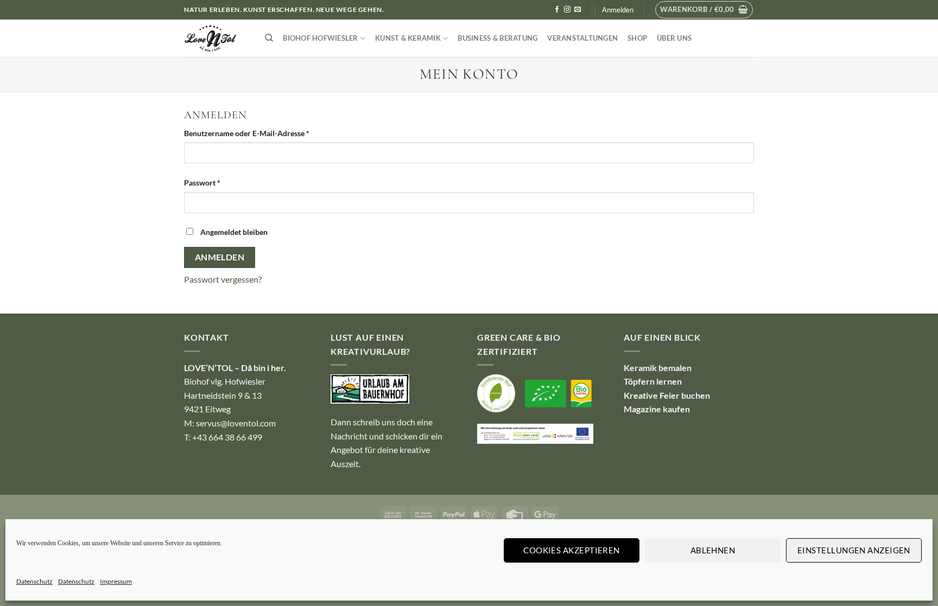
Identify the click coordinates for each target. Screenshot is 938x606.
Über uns (674, 38)
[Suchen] (269, 38)
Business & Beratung (497, 38)
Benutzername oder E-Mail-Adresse (267, 133)
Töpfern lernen (653, 381)
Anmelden (220, 257)
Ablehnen (713, 550)
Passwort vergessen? (223, 279)
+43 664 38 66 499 (227, 437)
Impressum (116, 581)
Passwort (223, 182)
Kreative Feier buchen (667, 395)
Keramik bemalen (658, 367)
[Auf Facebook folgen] (557, 10)
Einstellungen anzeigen (853, 550)
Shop (637, 38)
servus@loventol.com (236, 423)
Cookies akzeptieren (571, 550)
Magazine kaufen (657, 409)
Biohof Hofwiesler (320, 38)
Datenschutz (34, 581)
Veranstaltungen (582, 38)
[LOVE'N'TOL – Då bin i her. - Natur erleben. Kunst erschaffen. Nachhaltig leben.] (216, 38)
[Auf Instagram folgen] (567, 10)
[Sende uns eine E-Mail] (577, 10)
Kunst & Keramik (408, 38)
